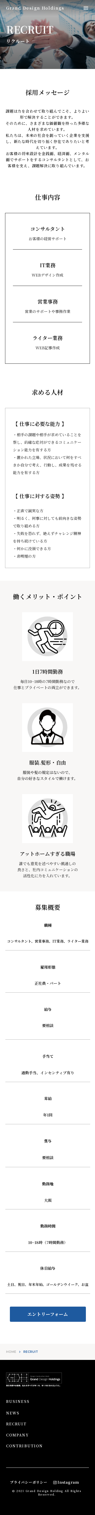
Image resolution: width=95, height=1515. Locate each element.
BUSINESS (18, 1401)
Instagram (68, 1482)
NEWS (13, 1413)
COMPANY (17, 1435)
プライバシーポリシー (28, 1482)
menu (86, 8)
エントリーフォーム (47, 1314)
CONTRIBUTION (24, 1446)
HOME (11, 1352)
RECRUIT (16, 1424)
